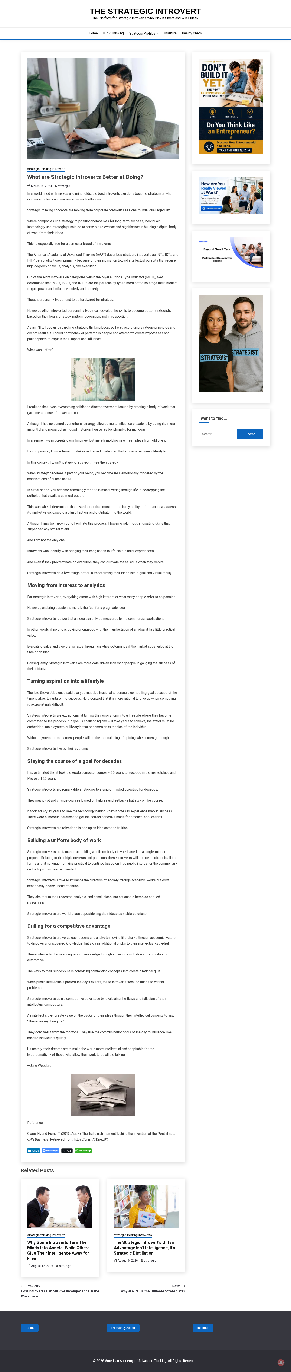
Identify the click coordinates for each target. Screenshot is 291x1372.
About (30, 1328)
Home (93, 33)
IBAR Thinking (113, 33)
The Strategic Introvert (145, 11)
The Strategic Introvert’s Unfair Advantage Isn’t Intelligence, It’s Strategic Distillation (144, 1248)
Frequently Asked (123, 1328)
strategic (64, 186)
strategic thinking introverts (46, 169)
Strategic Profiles (142, 33)
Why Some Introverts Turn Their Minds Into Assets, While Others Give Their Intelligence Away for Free (58, 1250)
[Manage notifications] (281, 1362)
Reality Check (192, 33)
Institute (170, 33)
